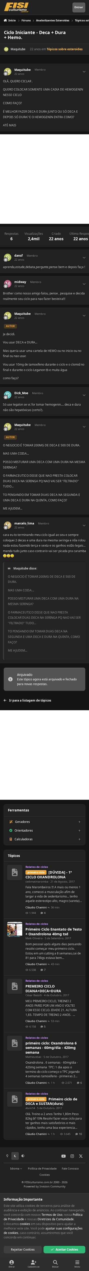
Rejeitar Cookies (23, 1249)
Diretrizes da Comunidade (56, 1219)
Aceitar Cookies (67, 1249)
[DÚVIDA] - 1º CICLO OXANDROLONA (48, 874)
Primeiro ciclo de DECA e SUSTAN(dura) (51, 1101)
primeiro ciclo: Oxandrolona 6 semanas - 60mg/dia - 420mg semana (51, 1048)
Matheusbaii (33, 1057)
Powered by (45, 1186)
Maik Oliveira (34, 938)
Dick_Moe (21, 393)
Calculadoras (24, 839)
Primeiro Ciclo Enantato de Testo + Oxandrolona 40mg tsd (53, 931)
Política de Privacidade (42, 1168)
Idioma (15, 1168)
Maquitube (18, 49)
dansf (18, 256)
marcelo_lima (24, 523)
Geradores (22, 822)
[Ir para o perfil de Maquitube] (6, 49)
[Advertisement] (44, 179)
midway (20, 282)
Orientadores (24, 830)
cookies (25, 1224)
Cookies (45, 1175)
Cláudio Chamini (36, 907)
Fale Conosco (70, 1168)
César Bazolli (33, 995)
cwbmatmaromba (36, 881)
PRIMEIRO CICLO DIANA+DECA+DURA (43, 988)
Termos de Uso (52, 1215)
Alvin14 (30, 1108)
